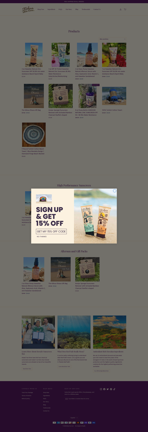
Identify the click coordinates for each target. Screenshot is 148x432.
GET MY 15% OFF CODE (51, 231)
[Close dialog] (114, 190)
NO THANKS (42, 237)
